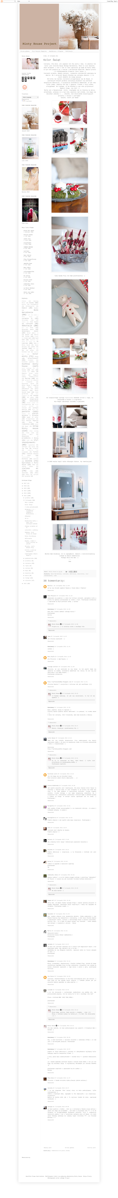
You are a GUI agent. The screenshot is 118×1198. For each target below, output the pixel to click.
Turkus (35, 452)
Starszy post (91, 1147)
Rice (30, 422)
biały (31, 303)
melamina (27, 380)
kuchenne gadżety (28, 362)
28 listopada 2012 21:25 (62, 914)
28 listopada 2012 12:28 (62, 707)
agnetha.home (28, 263)
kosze (36, 356)
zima (55, 575)
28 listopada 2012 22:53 (62, 976)
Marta (49, 931)
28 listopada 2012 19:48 (59, 861)
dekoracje (73, 574)
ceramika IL (27, 318)
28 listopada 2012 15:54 (64, 817)
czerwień (65, 574)
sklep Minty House (30, 427)
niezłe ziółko (31, 402)
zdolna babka (27, 466)
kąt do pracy (28, 350)
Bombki (36, 308)
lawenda (24, 371)
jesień (24, 348)
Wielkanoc (25, 459)
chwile (23, 322)
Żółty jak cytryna (32, 474)
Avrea (49, 861)
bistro (24, 304)
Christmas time (28, 320)
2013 (25, 493)
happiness (32, 339)
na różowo (34, 395)
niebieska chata (53, 875)
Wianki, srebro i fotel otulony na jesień (31, 542)
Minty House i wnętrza (30, 385)
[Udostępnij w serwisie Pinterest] (76, 572)
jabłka (33, 346)
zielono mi (30, 468)
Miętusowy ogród (28, 383)
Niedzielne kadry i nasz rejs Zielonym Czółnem (31, 522)
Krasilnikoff (33, 358)
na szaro (30, 397)
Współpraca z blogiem (56, 51)
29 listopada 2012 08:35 (62, 1037)
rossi (36, 424)
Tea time (25, 448)
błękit (24, 308)
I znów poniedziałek (31, 507)
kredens (30, 360)
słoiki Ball (27, 434)
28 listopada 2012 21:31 (59, 931)
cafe (29, 314)
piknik (23, 413)
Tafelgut (24, 446)
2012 (25, 495)
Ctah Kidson (34, 322)
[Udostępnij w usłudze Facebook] (74, 572)
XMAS (33, 464)
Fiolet (27, 336)
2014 (25, 490)
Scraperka (51, 806)
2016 (25, 486)
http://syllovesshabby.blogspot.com (59, 682)
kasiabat (50, 914)
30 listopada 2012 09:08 (61, 1106)
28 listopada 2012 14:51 (62, 806)
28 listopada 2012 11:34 (62, 609)
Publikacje (69, 51)
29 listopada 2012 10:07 (62, 1049)
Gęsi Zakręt (27, 255)
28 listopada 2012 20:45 (70, 888)
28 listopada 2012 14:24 (66, 774)
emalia (36, 334)
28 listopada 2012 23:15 (70, 693)
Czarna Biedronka (53, 785)
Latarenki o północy (31, 530)
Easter (27, 334)
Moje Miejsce (52, 595)
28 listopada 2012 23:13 (66, 1025)
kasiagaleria (52, 817)
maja (27, 570)
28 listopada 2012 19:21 (61, 849)
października (29, 558)
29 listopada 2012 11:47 (62, 1078)
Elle (49, 827)
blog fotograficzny (30, 259)
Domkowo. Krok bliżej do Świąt (31, 533)
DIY (23, 327)
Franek (36, 336)
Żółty (36, 472)
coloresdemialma (29, 271)
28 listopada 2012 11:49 (66, 666)
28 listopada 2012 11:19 (64, 595)
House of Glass (27, 341)
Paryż (33, 409)
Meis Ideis (27, 267)
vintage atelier (53, 666)
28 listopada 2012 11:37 (59, 636)
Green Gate (27, 338)
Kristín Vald (28, 280)
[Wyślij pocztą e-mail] (69, 572)
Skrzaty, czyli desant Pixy (30, 547)
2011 (25, 583)
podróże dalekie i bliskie (30, 414)
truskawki (25, 452)
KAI (34, 348)
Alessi (24, 301)
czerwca (28, 568)
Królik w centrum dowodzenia (30, 550)
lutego (27, 578)
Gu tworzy (27, 275)
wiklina (35, 459)
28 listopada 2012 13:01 (70, 758)
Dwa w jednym (29, 502)
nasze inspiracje (30, 399)
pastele (26, 411)
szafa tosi (27, 239)
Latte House (51, 738)
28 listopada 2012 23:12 (70, 1010)
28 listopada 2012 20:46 (62, 900)
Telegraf (35, 448)
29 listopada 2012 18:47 (61, 1088)
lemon (33, 371)
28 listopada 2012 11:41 (62, 646)
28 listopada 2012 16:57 (59, 827)
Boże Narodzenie (56, 574)
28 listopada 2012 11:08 (62, 585)
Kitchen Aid (26, 352)
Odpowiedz (51, 590)
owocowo (24, 408)
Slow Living (34, 431)
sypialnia (31, 445)
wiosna (28, 461)
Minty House (56, 624)
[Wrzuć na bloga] (71, 572)
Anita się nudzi (29, 292)
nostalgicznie (26, 404)
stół (28, 440)
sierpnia (28, 563)
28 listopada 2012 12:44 (64, 738)
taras (33, 446)
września (28, 560)
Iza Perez (51, 976)
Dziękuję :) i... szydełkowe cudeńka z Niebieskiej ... (31, 511)
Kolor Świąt (28, 504)
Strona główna (24, 51)
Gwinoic (50, 839)
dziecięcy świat (30, 331)
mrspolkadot (27, 243)
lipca (27, 565)
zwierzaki (25, 472)
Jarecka (50, 1088)
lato (32, 370)
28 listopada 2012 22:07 (61, 944)
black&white (34, 304)
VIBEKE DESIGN (28, 247)
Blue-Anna (51, 1078)
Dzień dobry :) (32, 333)
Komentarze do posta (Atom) (61, 1150)
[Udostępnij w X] (73, 572)
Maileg (27, 378)
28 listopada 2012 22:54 (61, 989)
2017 (25, 483)
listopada (28, 500)
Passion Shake (28, 234)
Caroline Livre (52, 774)
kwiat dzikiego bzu (28, 368)
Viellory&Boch (26, 457)
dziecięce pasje (28, 329)
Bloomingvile (30, 306)
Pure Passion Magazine (39, 51)
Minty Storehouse (30, 536)
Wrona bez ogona (29, 230)
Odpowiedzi (52, 621)
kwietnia (28, 573)
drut (31, 327)
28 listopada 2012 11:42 (63, 656)
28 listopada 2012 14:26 (67, 785)
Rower (26, 426)
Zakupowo (27, 516)
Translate (28, 101)
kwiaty (24, 370)
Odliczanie (28, 538)
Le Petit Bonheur (29, 288)
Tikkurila (30, 450)
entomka (50, 944)
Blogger (67, 1178)
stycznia (28, 580)
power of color (32, 417)
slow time (30, 432)
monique (50, 1106)
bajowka (50, 849)
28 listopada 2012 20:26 (66, 875)
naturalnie (80, 574)
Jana (49, 636)
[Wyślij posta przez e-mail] (66, 571)
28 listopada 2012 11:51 (80, 682)
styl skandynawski (30, 441)
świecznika (69, 398)
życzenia (27, 476)
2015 (25, 488)
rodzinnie (26, 424)
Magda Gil (51, 900)
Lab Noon (26, 251)
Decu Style (51, 656)
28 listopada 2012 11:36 (70, 624)
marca (27, 575)
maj (37, 378)
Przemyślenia (30, 419)
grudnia (28, 498)
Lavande (50, 989)
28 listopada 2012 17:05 (61, 839)
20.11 (26, 518)
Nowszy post (47, 1147)
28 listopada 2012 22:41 (62, 961)
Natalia (50, 585)
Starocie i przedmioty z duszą (30, 437)
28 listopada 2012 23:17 (70, 726)
